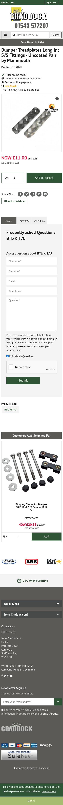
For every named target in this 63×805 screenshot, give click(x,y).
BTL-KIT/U (10, 409)
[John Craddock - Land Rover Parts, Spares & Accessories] (31, 14)
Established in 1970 (31, 42)
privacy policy (50, 713)
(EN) (12, 2)
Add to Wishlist (16, 201)
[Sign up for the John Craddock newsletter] (58, 701)
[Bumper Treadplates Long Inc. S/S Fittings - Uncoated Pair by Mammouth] (31, 123)
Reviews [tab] (24, 220)
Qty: (7, 177)
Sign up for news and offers (17, 693)
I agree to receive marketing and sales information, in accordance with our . (29, 711)
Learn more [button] (49, 791)
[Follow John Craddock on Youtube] (11, 675)
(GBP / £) (5, 2)
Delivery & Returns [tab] (40, 220)
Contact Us (20, 768)
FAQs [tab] (9, 220)
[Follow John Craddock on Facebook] (2, 675)
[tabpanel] (31, 310)
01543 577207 (31, 25)
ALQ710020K (31, 511)
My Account (51, 2)
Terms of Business (39, 768)
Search (55, 34)
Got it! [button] (31, 800)
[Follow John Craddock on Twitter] (5, 675)
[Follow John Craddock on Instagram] (8, 675)
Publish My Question (21, 356)
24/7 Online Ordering (34, 580)
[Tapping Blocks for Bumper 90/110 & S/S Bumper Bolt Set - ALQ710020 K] (31, 470)
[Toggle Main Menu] (5, 35)
